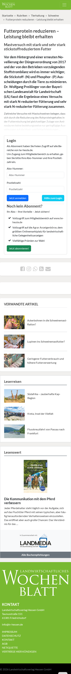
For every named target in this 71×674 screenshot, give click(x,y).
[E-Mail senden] (48, 269)
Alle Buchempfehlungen (35, 554)
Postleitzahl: (14, 182)
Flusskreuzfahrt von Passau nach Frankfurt (46, 431)
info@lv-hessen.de (12, 624)
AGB (4, 643)
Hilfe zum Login (53, 198)
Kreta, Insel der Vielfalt (40, 413)
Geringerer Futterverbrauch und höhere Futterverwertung (45, 360)
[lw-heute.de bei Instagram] (29, 269)
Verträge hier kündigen (19, 651)
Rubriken (22, 15)
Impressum (9, 631)
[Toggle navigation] (64, 4)
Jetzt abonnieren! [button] (19, 248)
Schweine (53, 15)
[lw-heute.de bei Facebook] (22, 269)
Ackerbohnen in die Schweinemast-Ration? (47, 322)
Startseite (7, 15)
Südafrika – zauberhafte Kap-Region (43, 395)
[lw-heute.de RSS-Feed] (41, 269)
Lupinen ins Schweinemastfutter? (46, 341)
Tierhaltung (37, 15)
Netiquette (10, 647)
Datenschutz (11, 635)
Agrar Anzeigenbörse (45, 227)
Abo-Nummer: (15, 168)
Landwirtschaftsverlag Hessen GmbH (30, 669)
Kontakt (8, 639)
